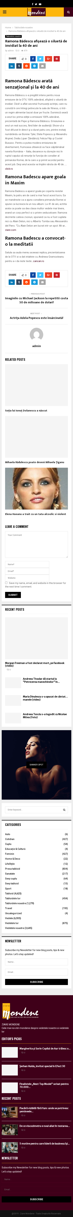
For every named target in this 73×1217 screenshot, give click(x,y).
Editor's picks (12, 1039)
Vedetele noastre (14, 928)
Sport (8, 888)
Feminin (9, 854)
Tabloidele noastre (13, 36)
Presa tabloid (12, 868)
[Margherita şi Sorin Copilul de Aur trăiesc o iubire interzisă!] (10, 1052)
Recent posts (14, 609)
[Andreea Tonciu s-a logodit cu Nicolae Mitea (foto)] (13, 718)
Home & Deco (12, 858)
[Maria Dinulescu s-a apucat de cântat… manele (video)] (13, 700)
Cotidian (9, 839)
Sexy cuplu (11, 878)
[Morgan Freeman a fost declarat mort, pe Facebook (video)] (36, 638)
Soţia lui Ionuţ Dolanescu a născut (26, 410)
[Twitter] (36, 4)
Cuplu (8, 844)
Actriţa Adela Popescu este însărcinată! (36, 318)
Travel (8, 908)
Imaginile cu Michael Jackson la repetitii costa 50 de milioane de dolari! (36, 300)
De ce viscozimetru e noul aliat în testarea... (45, 1126)
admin (11, 50)
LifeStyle (10, 864)
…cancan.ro (38, 261)
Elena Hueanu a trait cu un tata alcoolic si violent (35, 514)
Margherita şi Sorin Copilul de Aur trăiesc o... (45, 1048)
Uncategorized (13, 913)
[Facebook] (32, 4)
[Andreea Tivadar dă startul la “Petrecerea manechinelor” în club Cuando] (13, 682)
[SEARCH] (64, 809)
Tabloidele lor (13, 898)
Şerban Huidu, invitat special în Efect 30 (42, 1066)
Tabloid (9, 893)
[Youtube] (40, 4)
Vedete (9, 918)
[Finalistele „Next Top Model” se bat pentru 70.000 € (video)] (10, 1087)
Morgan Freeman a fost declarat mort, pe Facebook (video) (34, 664)
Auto (7, 834)
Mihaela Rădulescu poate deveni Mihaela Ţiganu (34, 462)
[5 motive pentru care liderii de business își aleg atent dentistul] (10, 1147)
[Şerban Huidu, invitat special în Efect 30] (10, 1070)
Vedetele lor (12, 923)
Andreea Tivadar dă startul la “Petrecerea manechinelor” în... (41, 680)
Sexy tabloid (12, 883)
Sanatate (10, 873)
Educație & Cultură (15, 849)
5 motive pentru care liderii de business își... (45, 1143)
